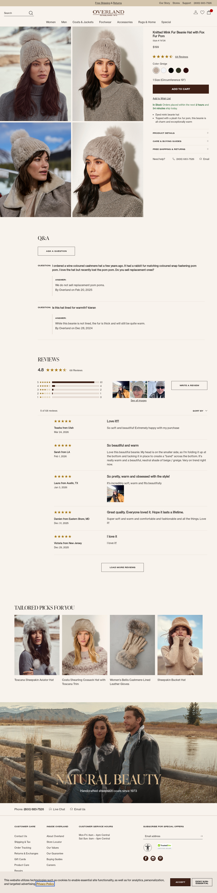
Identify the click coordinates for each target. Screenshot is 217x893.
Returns (117, 3)
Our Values (53, 847)
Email (206, 159)
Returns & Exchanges (26, 853)
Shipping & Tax (22, 841)
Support (186, 3)
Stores (176, 3)
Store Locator (54, 841)
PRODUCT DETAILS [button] (164, 133)
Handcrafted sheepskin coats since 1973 (108, 791)
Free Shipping (102, 3)
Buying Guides (54, 859)
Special (166, 22)
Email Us (79, 809)
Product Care (21, 865)
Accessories (125, 22)
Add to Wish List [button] (162, 98)
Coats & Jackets (83, 22)
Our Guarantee (55, 853)
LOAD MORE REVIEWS (122, 567)
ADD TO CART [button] (181, 89)
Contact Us (20, 836)
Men (64, 22)
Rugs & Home (147, 22)
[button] (195, 12)
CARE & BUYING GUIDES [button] (167, 141)
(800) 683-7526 (203, 3)
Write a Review (189, 385)
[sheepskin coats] (108, 752)
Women (51, 22)
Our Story (164, 3)
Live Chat (59, 809)
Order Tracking (22, 847)
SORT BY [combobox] (198, 411)
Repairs (18, 870)
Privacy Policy (45, 884)
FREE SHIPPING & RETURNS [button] (169, 149)
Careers (51, 865)
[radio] (156, 70)
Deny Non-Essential (202, 882)
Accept (180, 882)
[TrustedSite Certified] (164, 846)
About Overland (55, 836)
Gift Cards (20, 859)
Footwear (105, 22)
